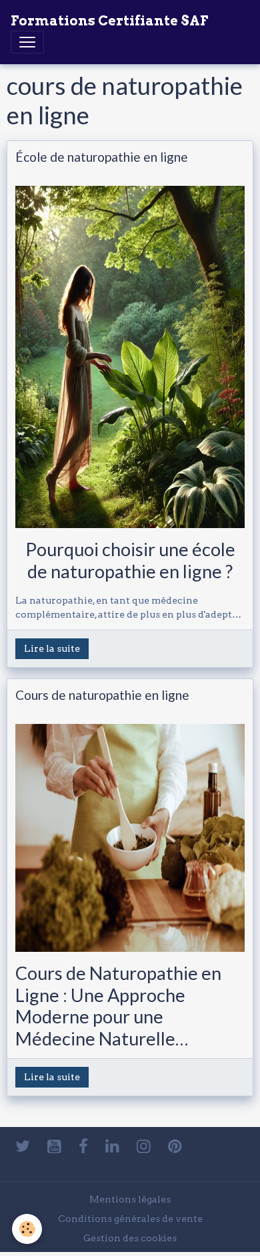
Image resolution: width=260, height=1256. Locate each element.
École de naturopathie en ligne (101, 156)
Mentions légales (130, 1199)
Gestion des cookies (130, 1238)
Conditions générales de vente (130, 1218)
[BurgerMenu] (27, 42)
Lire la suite (52, 648)
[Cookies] (27, 1229)
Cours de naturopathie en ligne (102, 695)
